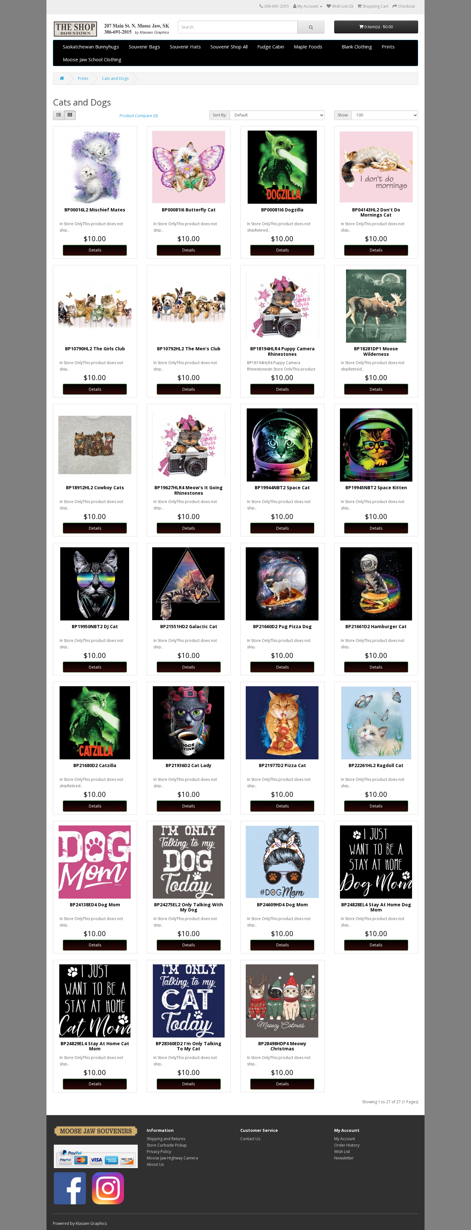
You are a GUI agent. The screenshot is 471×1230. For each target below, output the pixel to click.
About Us (155, 1164)
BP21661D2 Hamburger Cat (376, 626)
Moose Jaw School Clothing (92, 59)
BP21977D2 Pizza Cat (282, 765)
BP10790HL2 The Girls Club (95, 349)
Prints (388, 46)
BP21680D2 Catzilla (94, 765)
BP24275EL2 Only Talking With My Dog (188, 907)
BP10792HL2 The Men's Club (188, 349)
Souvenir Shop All (229, 46)
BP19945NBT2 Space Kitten (376, 487)
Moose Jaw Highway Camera (172, 1158)
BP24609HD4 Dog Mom (282, 904)
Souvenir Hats (185, 46)
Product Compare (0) (139, 115)
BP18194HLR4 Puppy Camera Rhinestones (282, 351)
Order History (346, 1145)
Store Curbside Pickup (167, 1145)
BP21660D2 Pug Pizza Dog (282, 626)
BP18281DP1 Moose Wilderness (376, 351)
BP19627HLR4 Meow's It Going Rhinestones (188, 490)
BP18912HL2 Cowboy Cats (95, 487)
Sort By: (220, 115)
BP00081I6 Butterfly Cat (189, 210)
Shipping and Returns (166, 1138)
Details (95, 250)
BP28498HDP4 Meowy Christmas (282, 1046)
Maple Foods (308, 46)
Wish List (342, 1151)
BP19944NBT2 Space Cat (282, 487)
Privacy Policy (159, 1151)
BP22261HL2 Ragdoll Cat (376, 765)
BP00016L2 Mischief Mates (94, 210)
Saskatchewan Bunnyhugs (91, 46)
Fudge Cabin (270, 46)
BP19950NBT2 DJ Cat (95, 626)
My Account (344, 1138)
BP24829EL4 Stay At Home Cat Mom (95, 1046)
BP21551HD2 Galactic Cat (188, 626)
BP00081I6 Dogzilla (282, 210)
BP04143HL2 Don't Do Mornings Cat (376, 212)
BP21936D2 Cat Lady (188, 765)
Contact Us (250, 1138)
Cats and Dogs (115, 78)
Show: (343, 115)
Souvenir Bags (144, 46)
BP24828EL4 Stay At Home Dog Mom (376, 907)
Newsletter (344, 1158)
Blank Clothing (357, 46)
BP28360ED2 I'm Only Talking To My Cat (188, 1046)
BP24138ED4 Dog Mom (95, 904)
